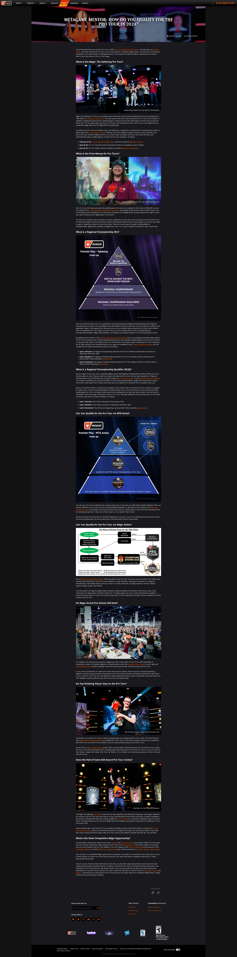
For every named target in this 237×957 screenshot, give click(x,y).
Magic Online (133, 914)
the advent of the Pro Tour (94, 119)
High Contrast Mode (169, 950)
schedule (114, 843)
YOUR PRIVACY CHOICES (63, 951)
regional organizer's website (143, 344)
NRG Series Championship (107, 849)
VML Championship (135, 847)
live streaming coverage (97, 132)
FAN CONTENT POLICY (111, 949)
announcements (126, 843)
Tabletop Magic (133, 910)
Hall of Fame (97, 814)
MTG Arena (132, 907)
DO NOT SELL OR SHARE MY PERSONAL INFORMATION (135, 949)
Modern (78, 873)
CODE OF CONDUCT (97, 949)
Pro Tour (127, 50)
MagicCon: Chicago (136, 142)
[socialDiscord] (99, 919)
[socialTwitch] (83, 919)
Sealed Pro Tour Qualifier (137, 664)
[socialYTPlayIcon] (88, 919)
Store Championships (154, 910)
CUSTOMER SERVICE (62, 949)
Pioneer (154, 870)
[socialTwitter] (78, 919)
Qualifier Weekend (153, 907)
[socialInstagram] (94, 919)
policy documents (128, 845)
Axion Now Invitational (84, 849)
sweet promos (107, 359)
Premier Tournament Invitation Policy (113, 338)
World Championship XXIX (91, 740)
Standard (148, 870)
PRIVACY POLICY (85, 949)
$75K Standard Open (83, 666)
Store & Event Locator (126, 378)
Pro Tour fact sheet (103, 210)
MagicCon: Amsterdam (130, 148)
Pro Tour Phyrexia (124, 819)
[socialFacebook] (73, 919)
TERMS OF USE (74, 949)
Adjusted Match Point (94, 748)
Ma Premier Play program (91, 579)
